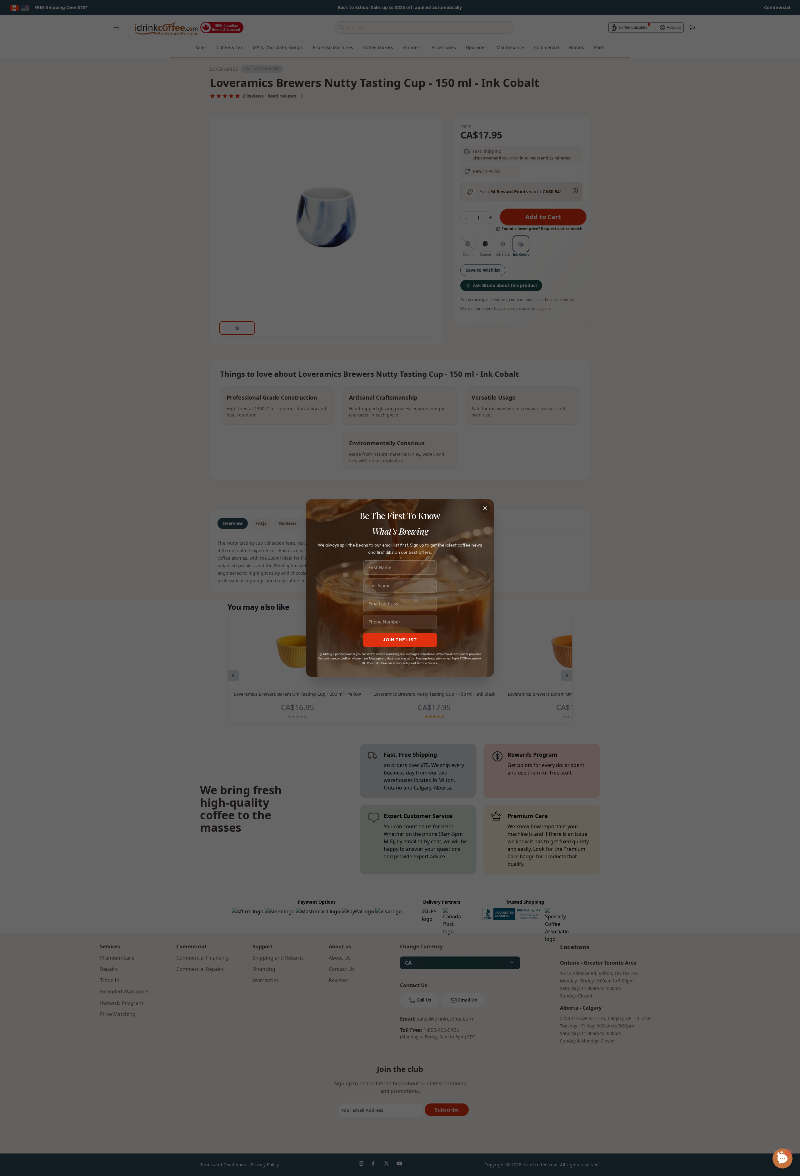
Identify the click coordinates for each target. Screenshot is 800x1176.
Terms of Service (427, 663)
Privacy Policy (401, 663)
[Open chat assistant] (782, 1158)
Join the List (400, 640)
